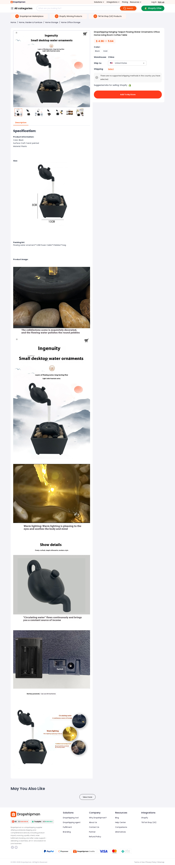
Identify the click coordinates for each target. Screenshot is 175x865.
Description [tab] (20, 122)
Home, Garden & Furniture (30, 22)
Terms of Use (139, 862)
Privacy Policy (151, 862)
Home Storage (51, 22)
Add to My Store (128, 94)
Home (13, 22)
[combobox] (123, 63)
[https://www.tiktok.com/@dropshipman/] (12, 847)
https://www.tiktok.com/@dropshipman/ (13, 847)
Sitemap (161, 862)
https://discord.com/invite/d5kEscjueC (16, 847)
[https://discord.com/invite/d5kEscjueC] (16, 847)
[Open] (144, 63)
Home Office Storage (70, 22)
